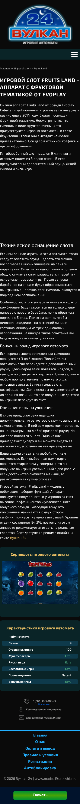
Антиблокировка (40, 767)
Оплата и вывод (40, 748)
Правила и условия (40, 754)
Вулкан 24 (18, 538)
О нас (40, 741)
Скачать (40, 794)
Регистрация (40, 761)
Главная (40, 735)
